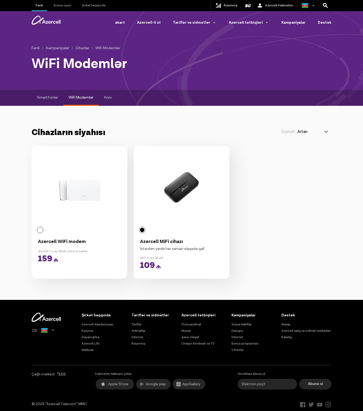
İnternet (137, 337)
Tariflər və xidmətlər (150, 315)
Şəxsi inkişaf (190, 337)
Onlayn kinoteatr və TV (198, 344)
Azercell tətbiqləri (199, 315)
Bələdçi (286, 337)
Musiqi (186, 331)
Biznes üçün (62, 5)
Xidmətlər (138, 331)
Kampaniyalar (293, 22)
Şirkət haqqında (93, 5)
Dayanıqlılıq (90, 337)
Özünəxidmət (191, 324)
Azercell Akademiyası (97, 324)
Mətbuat (88, 350)
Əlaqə (285, 324)
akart (120, 22)
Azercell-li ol (149, 22)
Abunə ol (315, 383)
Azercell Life (91, 344)
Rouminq (138, 344)
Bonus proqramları (245, 344)
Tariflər (136, 324)
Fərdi (39, 5)
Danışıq (237, 331)
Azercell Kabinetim (279, 5)
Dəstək (324, 22)
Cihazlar (82, 48)
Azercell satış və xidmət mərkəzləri (306, 331)
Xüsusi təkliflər (241, 324)
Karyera (87, 331)
